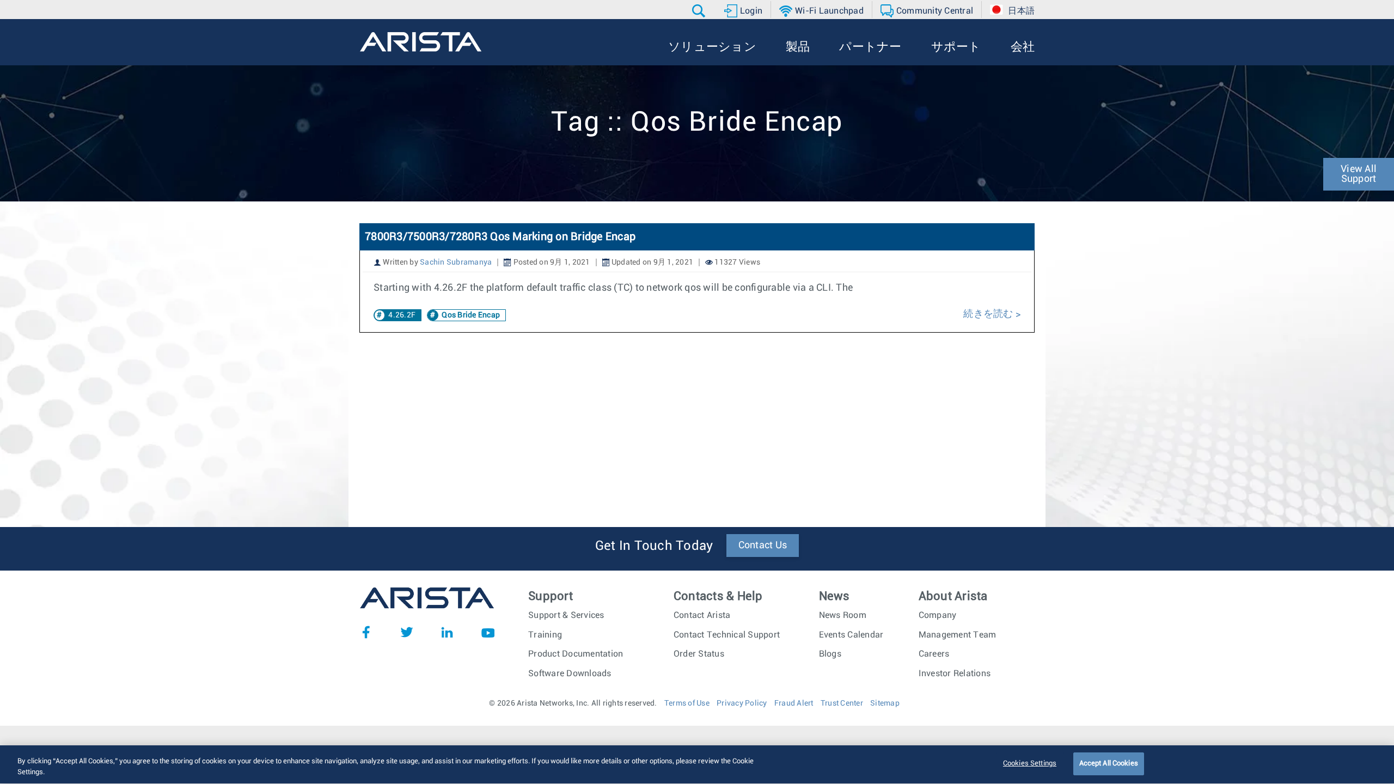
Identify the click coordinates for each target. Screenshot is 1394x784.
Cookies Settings (1029, 763)
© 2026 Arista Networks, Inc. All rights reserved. (573, 703)
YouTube (487, 632)
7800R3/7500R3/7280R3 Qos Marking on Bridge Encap (500, 236)
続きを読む (989, 314)
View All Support (1359, 174)
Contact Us (762, 545)
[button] (700, 11)
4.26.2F (401, 315)
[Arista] (420, 42)
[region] (697, 764)
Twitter (406, 632)
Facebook (365, 632)
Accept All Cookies (1108, 763)
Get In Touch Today (654, 546)
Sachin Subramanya (456, 262)
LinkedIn (447, 632)
